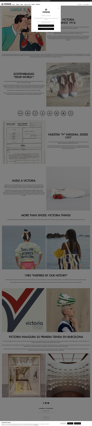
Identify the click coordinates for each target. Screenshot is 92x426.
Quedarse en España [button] (46, 22)
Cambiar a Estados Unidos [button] (46, 25)
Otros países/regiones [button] (46, 28)
